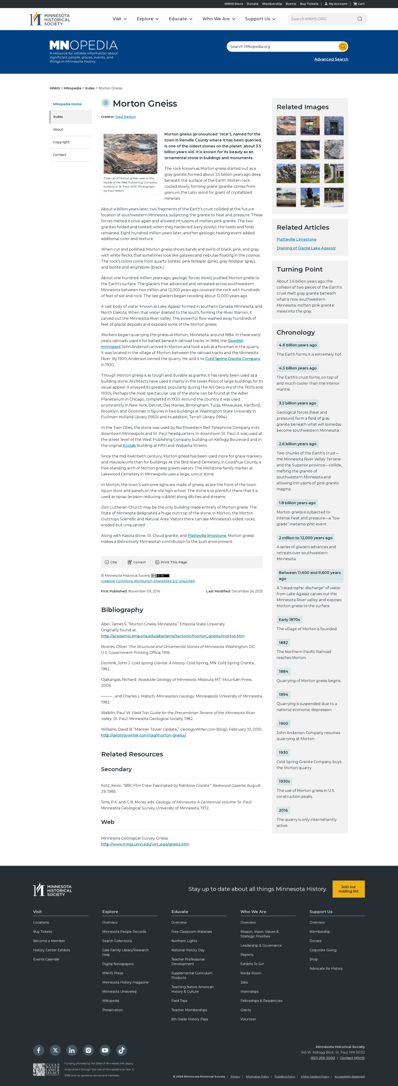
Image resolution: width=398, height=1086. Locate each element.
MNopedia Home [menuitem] (67, 104)
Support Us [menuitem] (321, 911)
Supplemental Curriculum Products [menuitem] (191, 975)
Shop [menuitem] (314, 959)
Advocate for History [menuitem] (326, 968)
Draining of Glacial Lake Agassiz (306, 248)
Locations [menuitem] (41, 922)
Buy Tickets (309, 4)
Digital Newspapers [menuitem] (118, 964)
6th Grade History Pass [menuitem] (189, 1019)
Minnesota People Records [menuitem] (124, 932)
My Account (338, 4)
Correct (139, 562)
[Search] (359, 19)
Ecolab (129, 445)
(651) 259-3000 (322, 1058)
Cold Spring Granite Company (232, 359)
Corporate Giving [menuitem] (323, 950)
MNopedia (73, 88)
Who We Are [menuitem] (253, 911)
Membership (272, 4)
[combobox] (287, 46)
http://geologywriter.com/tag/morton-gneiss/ (143, 735)
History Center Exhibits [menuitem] (51, 950)
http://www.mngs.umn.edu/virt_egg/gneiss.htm (145, 844)
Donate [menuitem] (316, 941)
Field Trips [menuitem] (179, 1001)
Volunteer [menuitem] (248, 1019)
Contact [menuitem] (59, 155)
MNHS (55, 88)
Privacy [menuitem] (235, 1076)
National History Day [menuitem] (188, 950)
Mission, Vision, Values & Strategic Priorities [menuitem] (259, 934)
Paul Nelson (126, 117)
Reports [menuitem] (246, 955)
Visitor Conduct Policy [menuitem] (315, 1076)
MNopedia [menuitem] (110, 1001)
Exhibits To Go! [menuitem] (252, 964)
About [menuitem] (58, 129)
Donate (253, 4)
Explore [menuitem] (110, 911)
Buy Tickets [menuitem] (42, 932)
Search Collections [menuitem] (117, 941)
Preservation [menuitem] (112, 1010)
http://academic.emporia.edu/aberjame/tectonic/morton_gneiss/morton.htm (173, 636)
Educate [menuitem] (179, 911)
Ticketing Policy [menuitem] (285, 1076)
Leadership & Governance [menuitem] (261, 945)
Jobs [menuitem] (244, 982)
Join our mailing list (349, 889)
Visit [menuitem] (37, 911)
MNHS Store (234, 4)
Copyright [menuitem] (61, 142)
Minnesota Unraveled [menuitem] (119, 991)
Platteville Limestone (296, 239)
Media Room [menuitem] (250, 973)
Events (291, 4)
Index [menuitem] (58, 117)
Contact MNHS (352, 1058)
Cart (361, 4)
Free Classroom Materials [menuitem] (191, 932)
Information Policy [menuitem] (257, 1076)
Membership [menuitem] (320, 932)
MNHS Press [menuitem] (112, 973)
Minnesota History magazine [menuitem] (125, 982)
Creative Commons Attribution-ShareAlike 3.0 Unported (148, 581)
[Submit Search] (343, 46)
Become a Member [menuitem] (49, 941)
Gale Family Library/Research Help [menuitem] (125, 952)
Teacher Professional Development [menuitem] (188, 961)
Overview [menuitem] (109, 922)
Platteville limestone (207, 535)
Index (90, 88)
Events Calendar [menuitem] (46, 959)
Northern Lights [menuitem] (184, 941)
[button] (120, 19)
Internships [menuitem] (249, 991)
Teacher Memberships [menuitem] (189, 1010)
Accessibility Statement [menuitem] (350, 1076)
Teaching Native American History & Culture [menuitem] (192, 989)
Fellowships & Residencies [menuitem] (261, 1001)
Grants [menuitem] (245, 1010)
